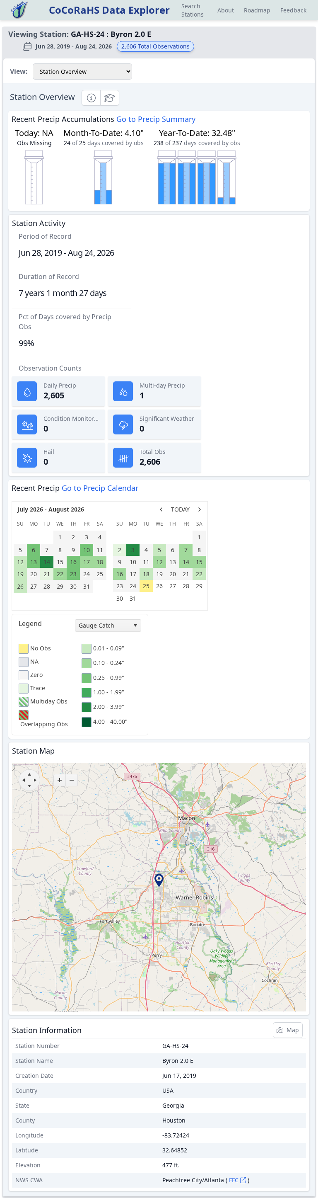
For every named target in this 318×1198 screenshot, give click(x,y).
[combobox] (108, 625)
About (225, 10)
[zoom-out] (71, 780)
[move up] (29, 774)
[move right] (35, 780)
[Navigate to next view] (199, 509)
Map (293, 1030)
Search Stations (192, 10)
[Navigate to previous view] (161, 509)
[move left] (23, 780)
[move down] (29, 786)
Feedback (293, 10)
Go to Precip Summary (155, 119)
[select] (135, 625)
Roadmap (257, 10)
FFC (233, 1180)
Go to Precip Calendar (100, 488)
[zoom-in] (59, 780)
